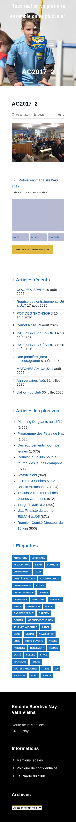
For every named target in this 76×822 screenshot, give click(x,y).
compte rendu (22, 585)
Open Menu (51, 44)
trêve (45, 669)
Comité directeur (24, 578)
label (45, 627)
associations (22, 565)
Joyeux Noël (27, 475)
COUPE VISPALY (30, 290)
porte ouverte (34, 641)
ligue (17, 634)
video (34, 675)
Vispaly (46, 675)
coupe (40, 585)
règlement (37, 648)
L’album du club (29, 392)
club (38, 572)
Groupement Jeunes (40, 620)
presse (53, 641)
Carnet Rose (26, 325)
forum (49, 606)
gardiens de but (24, 613)
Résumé (53, 648)
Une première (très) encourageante (32, 359)
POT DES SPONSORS (35, 313)
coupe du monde (24, 592)
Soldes (30, 655)
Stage (43, 655)
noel (17, 641)
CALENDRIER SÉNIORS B (38, 345)
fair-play (55, 599)
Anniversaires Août (31, 380)
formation (33, 606)
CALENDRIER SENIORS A (38, 333)
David (41, 114)
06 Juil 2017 (23, 114)
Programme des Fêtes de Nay (41, 433)
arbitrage (38, 558)
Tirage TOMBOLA (31, 505)
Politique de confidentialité (37, 768)
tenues (36, 662)
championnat (22, 572)
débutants (20, 599)
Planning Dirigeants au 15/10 (40, 422)
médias (30, 634)
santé (17, 655)
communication (49, 578)
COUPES (43, 592)
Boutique (52, 565)
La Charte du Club (31, 776)
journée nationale (25, 627)
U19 (56, 669)
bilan (38, 565)
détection (38, 599)
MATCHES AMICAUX (33, 369)
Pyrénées (19, 648)
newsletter (46, 634)
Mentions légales (30, 760)
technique (20, 662)
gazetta (44, 613)
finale (17, 606)
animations (20, 558)
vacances (19, 675)
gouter (18, 620)
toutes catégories (25, 669)
